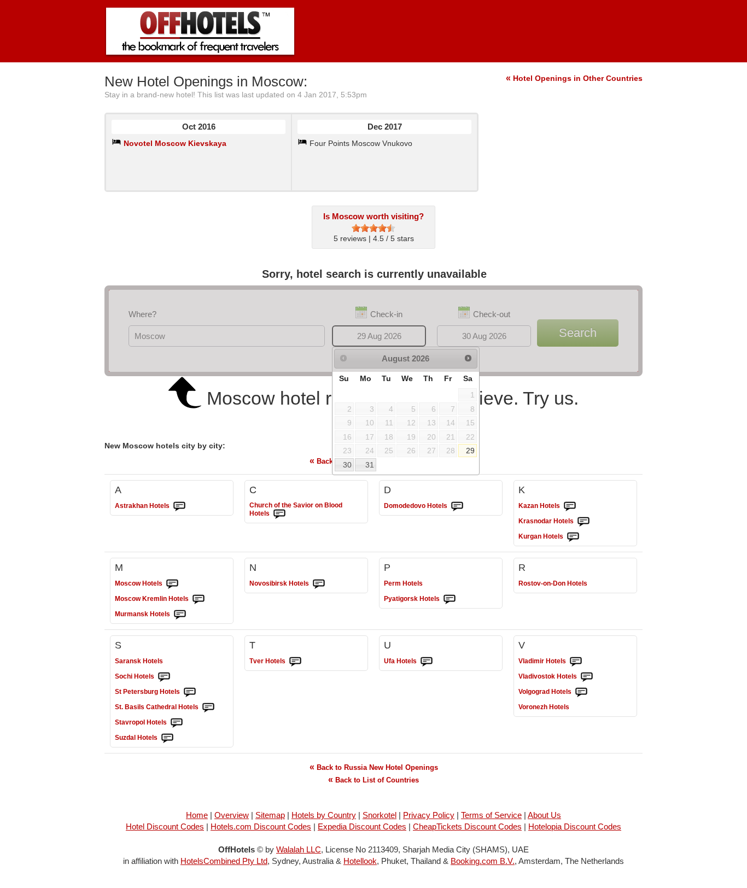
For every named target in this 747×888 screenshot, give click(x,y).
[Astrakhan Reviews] (179, 506)
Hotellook (360, 861)
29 (470, 450)
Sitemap (270, 815)
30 (347, 464)
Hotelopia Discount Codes (574, 826)
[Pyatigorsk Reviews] (449, 599)
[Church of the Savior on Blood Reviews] (279, 514)
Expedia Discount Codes (362, 826)
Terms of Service (491, 815)
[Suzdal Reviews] (167, 738)
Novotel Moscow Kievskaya (175, 143)
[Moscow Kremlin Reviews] (198, 599)
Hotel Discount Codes (165, 826)
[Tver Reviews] (295, 662)
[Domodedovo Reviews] (457, 506)
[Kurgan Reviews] (573, 537)
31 (369, 464)
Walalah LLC (298, 849)
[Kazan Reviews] (569, 506)
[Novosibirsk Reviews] (318, 584)
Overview (231, 815)
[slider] (373, 228)
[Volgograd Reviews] (581, 692)
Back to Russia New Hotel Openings (374, 767)
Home (197, 815)
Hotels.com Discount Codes (261, 826)
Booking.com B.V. (483, 861)
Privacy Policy (428, 815)
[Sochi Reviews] (164, 677)
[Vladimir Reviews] (575, 662)
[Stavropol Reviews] (176, 723)
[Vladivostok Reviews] (586, 677)
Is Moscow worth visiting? (373, 216)
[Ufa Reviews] (426, 662)
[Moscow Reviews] (172, 584)
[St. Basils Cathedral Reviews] (208, 707)
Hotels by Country (323, 815)
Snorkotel (379, 815)
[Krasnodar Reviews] (583, 522)
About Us (544, 815)
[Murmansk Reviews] (179, 615)
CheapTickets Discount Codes (467, 826)
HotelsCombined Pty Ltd (223, 861)
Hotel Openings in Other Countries (574, 78)
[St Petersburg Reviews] (189, 692)
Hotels (142, 506)
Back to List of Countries (373, 779)
